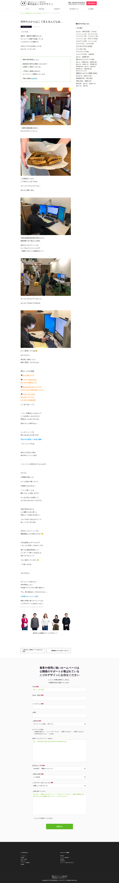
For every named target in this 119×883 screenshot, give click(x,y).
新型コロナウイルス (81, 70)
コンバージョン (81, 38)
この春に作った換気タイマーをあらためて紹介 (32, 650)
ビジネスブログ (84, 46)
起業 (85, 85)
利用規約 (62, 855)
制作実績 (41, 9)
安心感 (79, 66)
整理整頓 (79, 68)
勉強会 (78, 64)
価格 (78, 57)
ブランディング (82, 51)
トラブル (90, 43)
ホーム (27, 9)
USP (93, 31)
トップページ (23, 855)
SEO (78, 31)
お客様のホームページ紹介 (30, 596)
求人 (89, 78)
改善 (92, 66)
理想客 (88, 81)
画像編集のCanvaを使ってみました (60, 650)
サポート (93, 38)
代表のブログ (23, 860)
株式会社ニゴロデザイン (40, 4)
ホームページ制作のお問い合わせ (67, 862)
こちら (36, 59)
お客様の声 (57, 9)
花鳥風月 (92, 83)
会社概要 (91, 9)
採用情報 (22, 864)
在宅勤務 (93, 64)
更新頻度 (80, 78)
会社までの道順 (24, 859)
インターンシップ (81, 34)
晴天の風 (79, 75)
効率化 (93, 62)
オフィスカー (92, 34)
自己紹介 (34, 78)
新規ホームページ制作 (86, 73)
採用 (86, 66)
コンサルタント (93, 36)
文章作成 (88, 68)
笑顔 (85, 83)
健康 (78, 62)
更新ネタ (88, 76)
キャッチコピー (81, 36)
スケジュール (92, 41)
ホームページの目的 (37, 729)
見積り (79, 85)
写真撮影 (85, 62)
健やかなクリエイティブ (85, 59)
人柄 (91, 54)
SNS (86, 31)
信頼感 (85, 57)
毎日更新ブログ (74, 9)
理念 (79, 81)
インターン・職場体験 (25, 862)
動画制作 (85, 64)
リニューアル (81, 54)
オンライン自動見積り (64, 857)
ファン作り (81, 49)
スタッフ (80, 43)
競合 (79, 83)
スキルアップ (81, 41)
